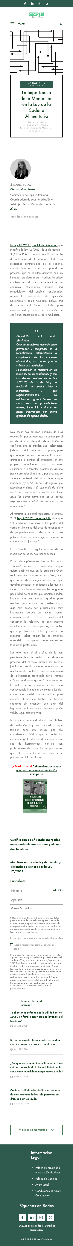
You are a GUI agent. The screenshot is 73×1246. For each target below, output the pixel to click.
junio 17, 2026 (21, 1049)
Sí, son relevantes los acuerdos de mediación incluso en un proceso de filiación (35, 1042)
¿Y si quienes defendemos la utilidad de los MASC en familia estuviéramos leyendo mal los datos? (36, 1017)
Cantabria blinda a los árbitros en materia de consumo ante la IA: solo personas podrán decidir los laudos (35, 1094)
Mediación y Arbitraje (36, 84)
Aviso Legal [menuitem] (42, 1185)
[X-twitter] (47, 4)
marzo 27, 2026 (21, 1103)
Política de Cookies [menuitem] (46, 1179)
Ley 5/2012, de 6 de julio (34, 518)
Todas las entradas (34, 121)
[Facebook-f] (25, 4)
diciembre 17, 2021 (21, 185)
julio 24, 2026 (20, 1025)
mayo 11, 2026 (21, 1076)
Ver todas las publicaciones (24, 216)
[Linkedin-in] (32, 4)
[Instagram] (39, 4)
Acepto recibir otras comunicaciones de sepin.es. (34, 946)
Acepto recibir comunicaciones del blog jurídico (38, 938)
